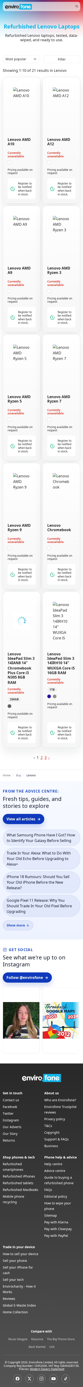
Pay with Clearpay (58, 1229)
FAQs (48, 1189)
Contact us (11, 1100)
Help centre (53, 1164)
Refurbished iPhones (19, 1176)
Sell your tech (13, 1279)
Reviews (9, 1298)
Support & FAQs (56, 1139)
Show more (18, 925)
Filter (62, 59)
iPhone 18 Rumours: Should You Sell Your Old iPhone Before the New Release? (38, 882)
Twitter (8, 1113)
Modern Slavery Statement (47, 1369)
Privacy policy (54, 1119)
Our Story (10, 1133)
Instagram (11, 1120)
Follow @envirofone (27, 977)
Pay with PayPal (56, 1235)
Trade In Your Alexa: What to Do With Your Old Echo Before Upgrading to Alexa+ (39, 859)
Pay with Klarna (56, 1222)
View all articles (23, 819)
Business (51, 1146)
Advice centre (54, 1170)
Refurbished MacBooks (20, 1189)
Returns (9, 1140)
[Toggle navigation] (76, 7)
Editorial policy (55, 1196)
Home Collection (15, 1312)
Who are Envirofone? (60, 1100)
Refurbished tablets (18, 1183)
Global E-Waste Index (19, 1305)
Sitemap (50, 1215)
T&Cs (48, 1126)
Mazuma (37, 1339)
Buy (18, 775)
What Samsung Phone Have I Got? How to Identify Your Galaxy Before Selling (41, 837)
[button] (49, 757)
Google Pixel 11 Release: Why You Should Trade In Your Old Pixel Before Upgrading (39, 906)
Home (7, 775)
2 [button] (42, 757)
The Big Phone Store (61, 1339)
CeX (52, 1347)
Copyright (51, 1132)
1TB (52, 690)
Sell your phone (15, 1260)
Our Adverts (12, 1127)
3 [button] (45, 757)
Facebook (10, 1107)
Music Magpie (17, 1339)
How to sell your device (20, 1254)
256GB (14, 699)
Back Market (37, 1347)
